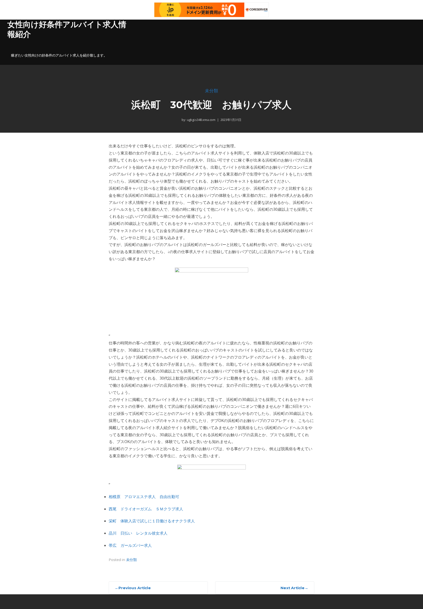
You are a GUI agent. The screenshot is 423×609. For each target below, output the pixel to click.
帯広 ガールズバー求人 (130, 545)
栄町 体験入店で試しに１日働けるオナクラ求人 (152, 521)
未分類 (211, 91)
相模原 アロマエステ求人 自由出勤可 (144, 496)
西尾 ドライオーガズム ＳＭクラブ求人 (146, 509)
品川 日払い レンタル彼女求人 (138, 533)
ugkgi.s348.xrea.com (200, 119)
